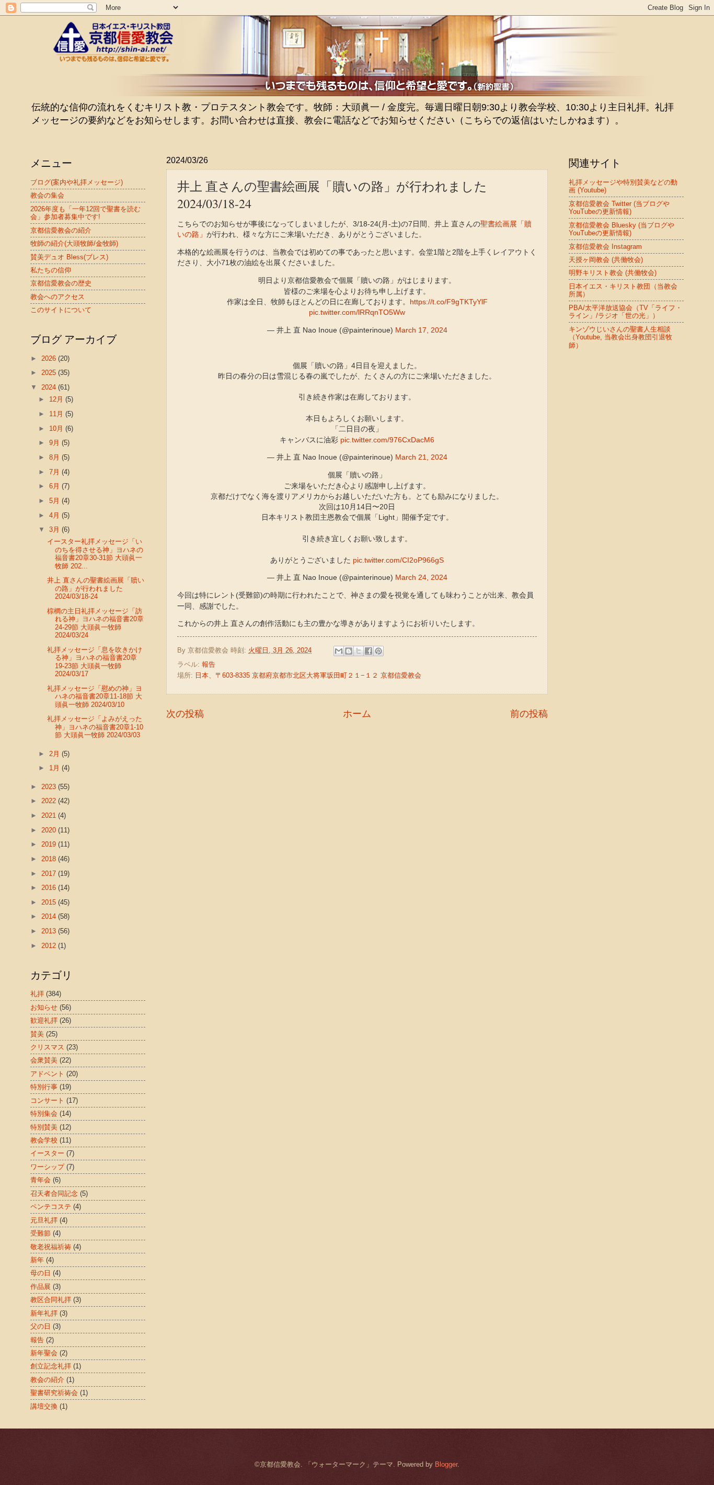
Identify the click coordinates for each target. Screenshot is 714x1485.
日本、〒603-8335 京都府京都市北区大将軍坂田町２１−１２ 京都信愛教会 (308, 675)
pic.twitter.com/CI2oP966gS (398, 560)
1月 (55, 768)
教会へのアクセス (57, 297)
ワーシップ (47, 1167)
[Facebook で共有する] (368, 651)
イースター (47, 1153)
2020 (49, 830)
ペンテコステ (50, 1206)
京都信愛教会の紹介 (60, 230)
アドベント (47, 1074)
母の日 (40, 1273)
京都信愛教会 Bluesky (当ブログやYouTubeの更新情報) (621, 229)
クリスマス (47, 1047)
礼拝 (37, 994)
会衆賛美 (43, 1060)
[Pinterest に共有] (378, 651)
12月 (57, 399)
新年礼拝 (43, 1313)
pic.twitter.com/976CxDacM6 (387, 440)
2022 (49, 801)
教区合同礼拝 (50, 1300)
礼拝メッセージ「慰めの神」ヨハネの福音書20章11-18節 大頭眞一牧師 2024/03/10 (94, 696)
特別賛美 (43, 1127)
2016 (49, 888)
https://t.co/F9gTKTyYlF (449, 302)
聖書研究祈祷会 (54, 1393)
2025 (49, 372)
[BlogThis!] (348, 651)
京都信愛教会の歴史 (60, 283)
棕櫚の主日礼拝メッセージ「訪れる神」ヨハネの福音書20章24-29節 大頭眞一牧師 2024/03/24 (95, 623)
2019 (49, 844)
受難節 (40, 1233)
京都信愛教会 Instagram (605, 246)
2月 (55, 754)
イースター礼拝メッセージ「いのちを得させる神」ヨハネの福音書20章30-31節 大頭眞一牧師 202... (95, 553)
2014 (49, 916)
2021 (49, 815)
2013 (49, 931)
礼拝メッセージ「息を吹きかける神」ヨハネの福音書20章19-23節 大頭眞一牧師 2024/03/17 (94, 662)
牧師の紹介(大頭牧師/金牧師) (74, 243)
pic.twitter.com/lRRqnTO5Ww (357, 312)
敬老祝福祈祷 (50, 1247)
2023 (49, 787)
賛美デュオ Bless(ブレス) (69, 257)
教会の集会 (47, 195)
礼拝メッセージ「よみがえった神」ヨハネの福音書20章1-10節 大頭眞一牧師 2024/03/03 (95, 727)
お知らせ (43, 1007)
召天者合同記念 (54, 1193)
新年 (37, 1260)
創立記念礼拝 (50, 1366)
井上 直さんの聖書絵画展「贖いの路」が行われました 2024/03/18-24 (95, 588)
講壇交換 (43, 1406)
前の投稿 (529, 714)
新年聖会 (43, 1353)
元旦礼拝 (43, 1220)
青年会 (40, 1180)
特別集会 (43, 1113)
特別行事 (43, 1087)
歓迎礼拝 (43, 1020)
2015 (49, 902)
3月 (55, 529)
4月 (55, 515)
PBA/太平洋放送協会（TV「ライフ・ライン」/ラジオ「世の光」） (625, 311)
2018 (49, 859)
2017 (49, 873)
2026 (49, 358)
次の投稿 (185, 714)
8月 (55, 457)
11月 (57, 414)
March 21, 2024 (421, 457)
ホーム (357, 714)
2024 (49, 387)
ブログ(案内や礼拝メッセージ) (76, 182)
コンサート (47, 1100)
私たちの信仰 (50, 270)
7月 (55, 472)
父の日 (40, 1326)
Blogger (446, 1464)
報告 (208, 664)
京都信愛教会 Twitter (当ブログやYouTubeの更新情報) (619, 207)
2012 (49, 946)
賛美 (37, 1034)
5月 (55, 501)
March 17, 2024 (421, 330)
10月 (57, 428)
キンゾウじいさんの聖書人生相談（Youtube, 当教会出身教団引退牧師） (620, 337)
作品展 (40, 1286)
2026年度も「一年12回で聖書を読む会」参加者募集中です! (85, 213)
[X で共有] (358, 651)
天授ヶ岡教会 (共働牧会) (606, 260)
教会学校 (43, 1140)
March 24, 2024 (421, 577)
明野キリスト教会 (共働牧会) (613, 273)
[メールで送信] (338, 651)
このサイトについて (60, 310)
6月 (55, 486)
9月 (55, 443)
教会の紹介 (47, 1380)
